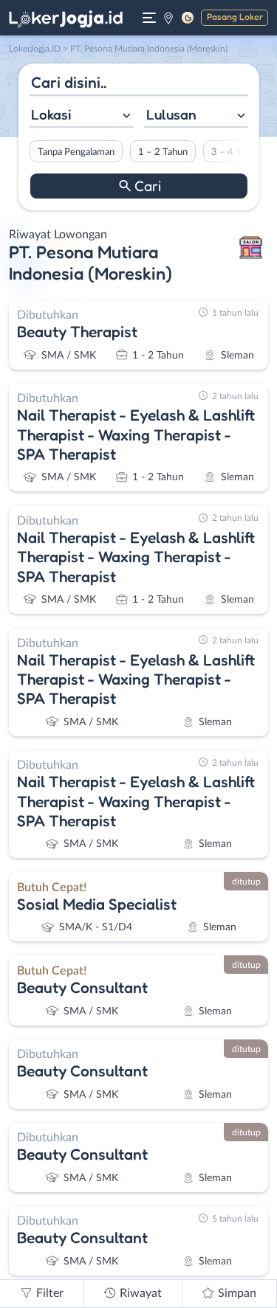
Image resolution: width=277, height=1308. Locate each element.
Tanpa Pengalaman (75, 152)
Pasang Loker (235, 16)
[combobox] (81, 116)
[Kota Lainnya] (168, 17)
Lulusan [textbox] (171, 114)
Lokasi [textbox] (51, 114)
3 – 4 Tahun (235, 152)
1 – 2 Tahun (162, 152)
